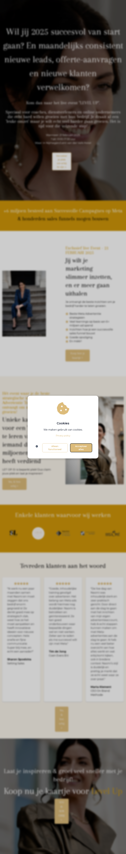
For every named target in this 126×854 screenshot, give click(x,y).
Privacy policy (63, 435)
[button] (37, 447)
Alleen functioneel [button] (54, 448)
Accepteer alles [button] (81, 448)
